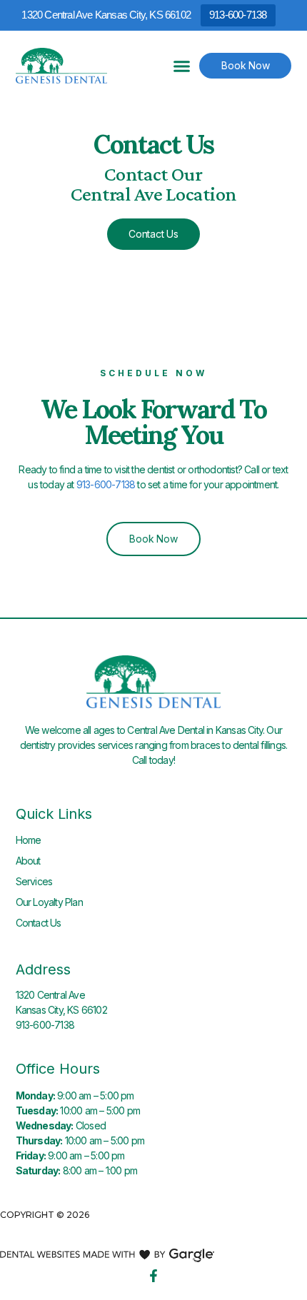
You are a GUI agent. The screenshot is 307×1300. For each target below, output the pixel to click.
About (28, 861)
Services (34, 881)
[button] (182, 65)
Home (28, 840)
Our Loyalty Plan (49, 902)
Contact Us (38, 923)
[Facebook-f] (153, 1275)
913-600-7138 (237, 15)
